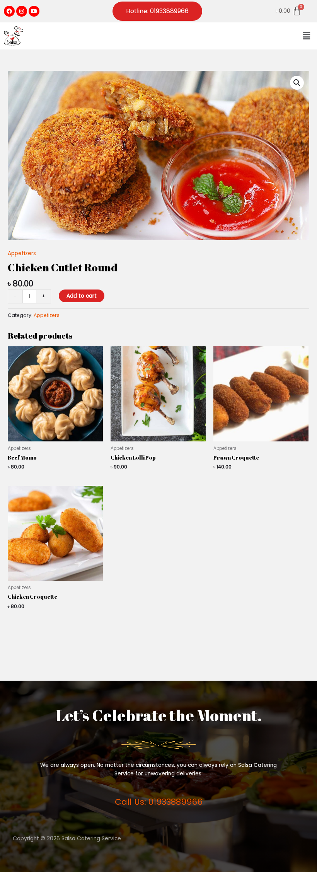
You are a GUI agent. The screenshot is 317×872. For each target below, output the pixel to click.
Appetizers (22, 253)
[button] (306, 36)
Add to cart (81, 296)
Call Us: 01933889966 (159, 802)
